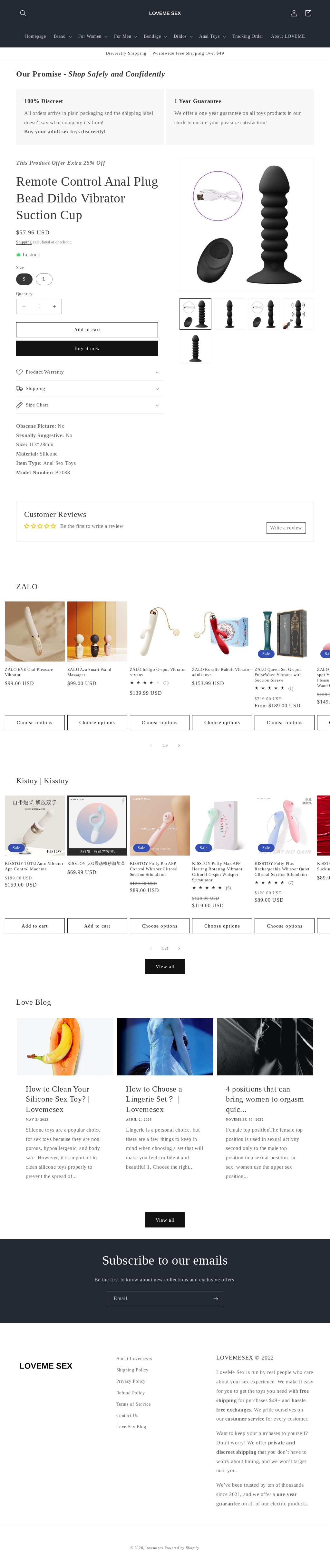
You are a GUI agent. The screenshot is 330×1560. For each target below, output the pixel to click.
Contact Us (127, 1415)
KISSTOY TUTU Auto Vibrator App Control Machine (34, 866)
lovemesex (154, 1548)
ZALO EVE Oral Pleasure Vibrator (29, 672)
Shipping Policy (132, 1370)
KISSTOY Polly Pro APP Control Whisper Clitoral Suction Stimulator (154, 869)
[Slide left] (151, 745)
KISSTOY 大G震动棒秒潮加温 (96, 863)
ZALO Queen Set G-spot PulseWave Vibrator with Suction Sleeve (278, 675)
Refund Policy (130, 1393)
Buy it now (87, 348)
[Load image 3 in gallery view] (263, 313)
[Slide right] (179, 745)
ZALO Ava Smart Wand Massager (89, 672)
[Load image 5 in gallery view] (195, 348)
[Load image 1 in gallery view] (195, 313)
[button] (23, 13)
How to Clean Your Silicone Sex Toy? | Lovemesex (58, 1099)
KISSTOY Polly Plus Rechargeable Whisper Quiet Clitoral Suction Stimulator (282, 869)
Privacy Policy (131, 1381)
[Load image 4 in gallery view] (298, 313)
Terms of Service (133, 1404)
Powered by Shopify (182, 1548)
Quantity (24, 293)
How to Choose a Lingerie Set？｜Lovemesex (154, 1099)
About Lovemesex (134, 1358)
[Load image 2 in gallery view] (229, 313)
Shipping (24, 242)
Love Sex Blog (131, 1426)
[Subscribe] (216, 1298)
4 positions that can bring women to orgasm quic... (265, 1099)
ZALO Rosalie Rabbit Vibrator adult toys (221, 672)
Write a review (286, 527)
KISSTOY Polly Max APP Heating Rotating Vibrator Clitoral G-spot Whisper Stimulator (217, 871)
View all (165, 966)
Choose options (35, 722)
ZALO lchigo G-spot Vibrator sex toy (158, 672)
